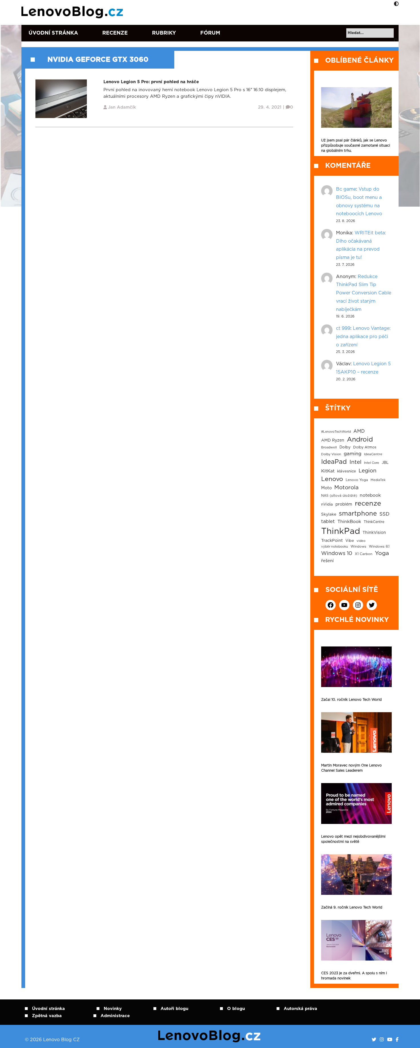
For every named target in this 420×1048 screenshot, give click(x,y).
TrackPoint (332, 541)
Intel (355, 462)
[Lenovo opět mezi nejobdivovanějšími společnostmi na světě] (356, 803)
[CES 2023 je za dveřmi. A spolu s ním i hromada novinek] (356, 940)
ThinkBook (349, 521)
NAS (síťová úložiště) (339, 495)
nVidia (327, 504)
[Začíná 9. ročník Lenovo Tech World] (356, 874)
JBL (385, 463)
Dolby (345, 447)
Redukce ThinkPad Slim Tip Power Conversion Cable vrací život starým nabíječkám (363, 293)
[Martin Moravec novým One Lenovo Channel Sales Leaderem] (356, 732)
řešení (327, 561)
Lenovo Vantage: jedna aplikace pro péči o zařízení (363, 336)
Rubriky (164, 33)
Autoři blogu (174, 1009)
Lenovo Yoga (357, 480)
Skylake (328, 514)
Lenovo (332, 479)
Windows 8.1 (379, 546)
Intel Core (371, 462)
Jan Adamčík (122, 107)
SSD (384, 514)
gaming (352, 454)
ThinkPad (340, 531)
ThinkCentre (374, 522)
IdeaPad (334, 462)
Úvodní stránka (53, 33)
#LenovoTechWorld (336, 431)
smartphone (358, 513)
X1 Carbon (363, 554)
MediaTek (378, 480)
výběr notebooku (334, 546)
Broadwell (329, 447)
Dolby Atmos (364, 447)
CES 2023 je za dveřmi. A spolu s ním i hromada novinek (354, 975)
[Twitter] (374, 1039)
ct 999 (343, 328)
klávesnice (346, 471)
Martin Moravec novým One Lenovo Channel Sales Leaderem (351, 768)
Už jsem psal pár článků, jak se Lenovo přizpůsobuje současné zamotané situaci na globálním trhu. (355, 145)
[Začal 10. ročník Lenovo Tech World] (356, 666)
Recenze (115, 33)
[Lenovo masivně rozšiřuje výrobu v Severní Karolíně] (356, 107)
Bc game (346, 189)
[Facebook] (397, 1039)
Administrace (115, 1016)
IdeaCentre (373, 454)
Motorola (346, 487)
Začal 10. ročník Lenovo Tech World (351, 699)
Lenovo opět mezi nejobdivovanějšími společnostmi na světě (353, 839)
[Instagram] (382, 1039)
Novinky (113, 1009)
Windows (358, 546)
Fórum (210, 33)
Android (360, 439)
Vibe (349, 541)
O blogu (236, 1009)
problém (343, 504)
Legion (367, 471)
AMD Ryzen (332, 440)
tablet (328, 521)
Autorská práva (300, 1009)
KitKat (328, 471)
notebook (370, 495)
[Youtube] (389, 1039)
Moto (326, 488)
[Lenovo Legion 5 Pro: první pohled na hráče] (61, 98)
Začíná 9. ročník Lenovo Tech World (351, 907)
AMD (359, 431)
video (361, 540)
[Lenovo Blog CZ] (73, 12)
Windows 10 (336, 553)
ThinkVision (374, 533)
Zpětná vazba (47, 1016)
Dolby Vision (331, 454)
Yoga (382, 553)
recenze (368, 503)
